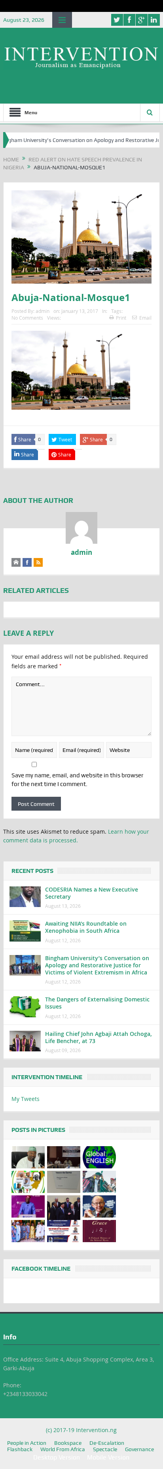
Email (145, 318)
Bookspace (68, 1443)
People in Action (26, 1443)
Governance (139, 1449)
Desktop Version (56, 1457)
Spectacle (105, 1449)
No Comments (27, 318)
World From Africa (62, 1449)
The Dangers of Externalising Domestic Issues (97, 1002)
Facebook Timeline (40, 1268)
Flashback (19, 1449)
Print (121, 318)
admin (42, 311)
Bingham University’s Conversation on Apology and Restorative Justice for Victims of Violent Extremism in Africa (97, 965)
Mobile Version (108, 1457)
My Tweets (25, 1099)
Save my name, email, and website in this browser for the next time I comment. (77, 780)
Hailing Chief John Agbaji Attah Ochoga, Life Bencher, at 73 (98, 1037)
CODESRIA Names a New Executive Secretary (91, 893)
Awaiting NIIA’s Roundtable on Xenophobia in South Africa (86, 927)
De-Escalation (106, 1443)
